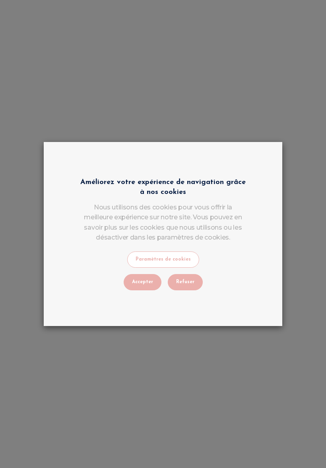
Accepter (142, 282)
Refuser (185, 282)
